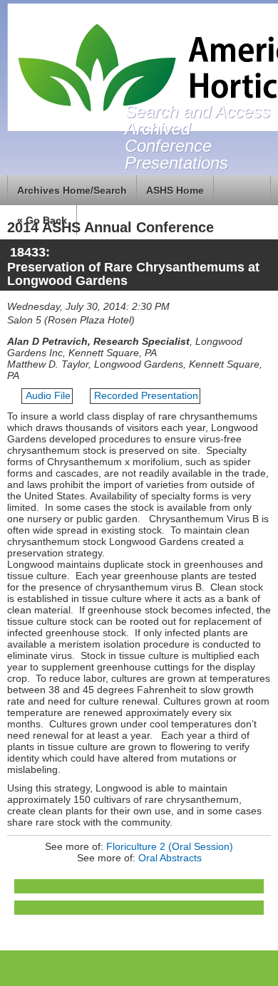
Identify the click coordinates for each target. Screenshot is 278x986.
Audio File (48, 395)
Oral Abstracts (170, 857)
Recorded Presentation (146, 395)
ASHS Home (175, 190)
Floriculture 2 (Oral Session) (169, 846)
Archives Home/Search (72, 190)
